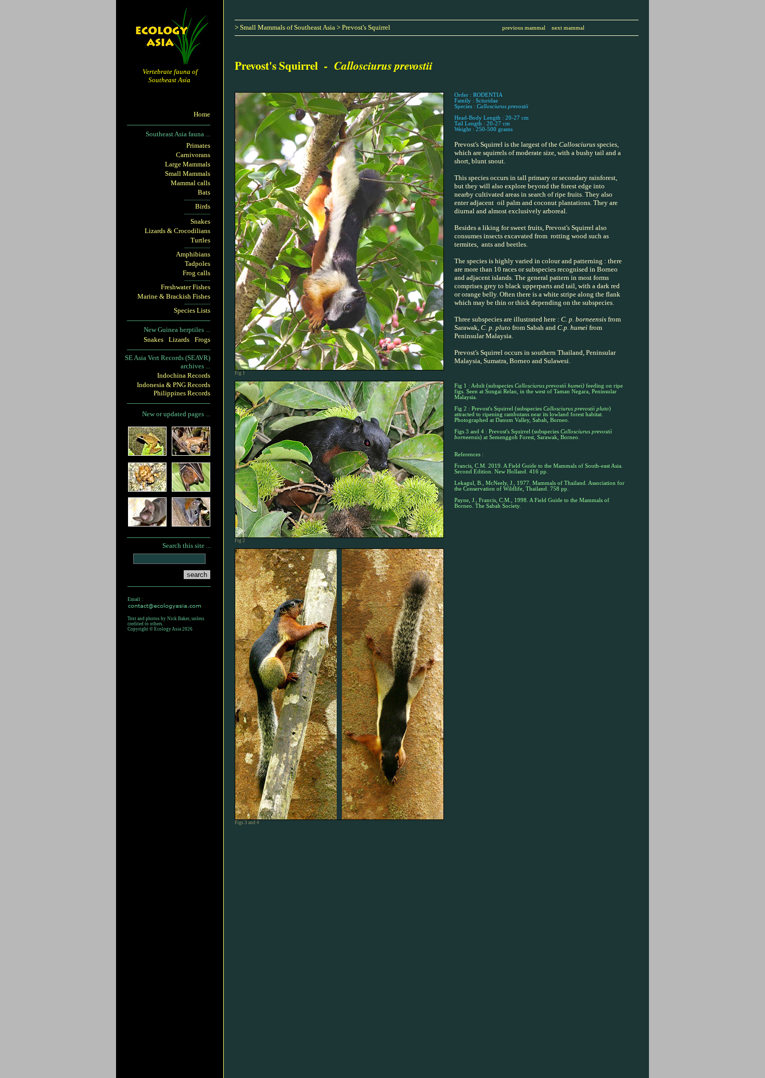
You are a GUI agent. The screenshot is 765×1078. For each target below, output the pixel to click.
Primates (198, 145)
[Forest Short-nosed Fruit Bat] (191, 488)
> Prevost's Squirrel (363, 27)
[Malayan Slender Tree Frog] (191, 452)
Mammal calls (190, 183)
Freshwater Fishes (185, 287)
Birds (202, 206)
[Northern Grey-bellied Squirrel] (191, 523)
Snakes (200, 221)
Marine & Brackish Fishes (173, 296)
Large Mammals (187, 164)
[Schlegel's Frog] (147, 452)
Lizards (179, 339)
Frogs (202, 339)
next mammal (568, 28)
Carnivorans (193, 155)
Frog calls (196, 273)
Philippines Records (182, 393)
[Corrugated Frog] (147, 488)
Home (202, 114)
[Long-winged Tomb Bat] (147, 523)
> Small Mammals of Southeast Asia (285, 27)
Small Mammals (187, 173)
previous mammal (524, 28)
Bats (204, 192)
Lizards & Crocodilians (177, 231)
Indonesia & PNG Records (173, 385)
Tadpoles (197, 263)
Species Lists (192, 310)
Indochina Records (183, 375)
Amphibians (193, 254)
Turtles (200, 240)
